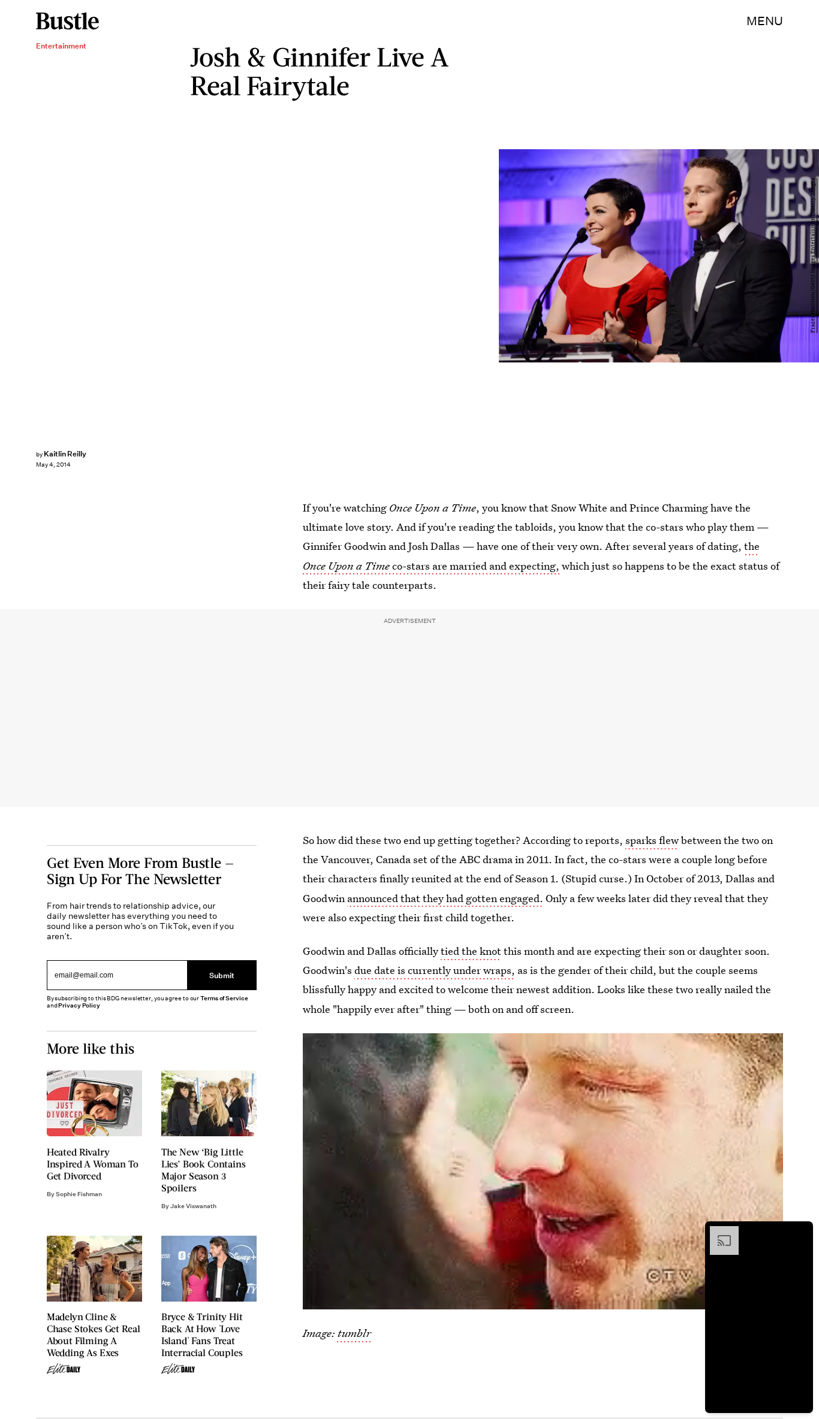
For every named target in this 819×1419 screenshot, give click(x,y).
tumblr (353, 1333)
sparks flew (652, 840)
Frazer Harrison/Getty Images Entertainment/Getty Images (813, 256)
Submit (221, 975)
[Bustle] (67, 21)
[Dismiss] (799, 1232)
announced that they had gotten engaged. (445, 898)
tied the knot (471, 951)
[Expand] (718, 1232)
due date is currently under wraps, (434, 970)
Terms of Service (224, 998)
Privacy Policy (79, 1005)
